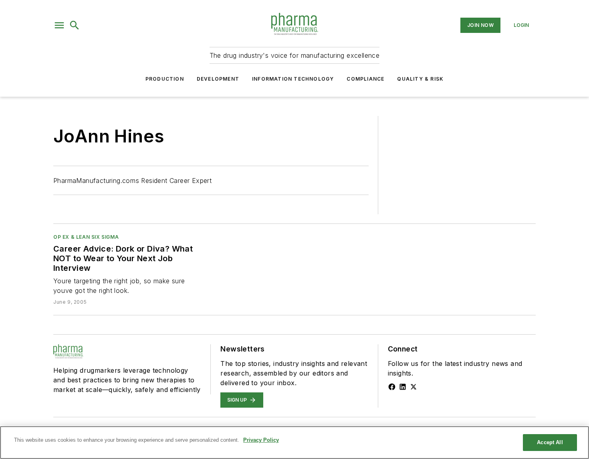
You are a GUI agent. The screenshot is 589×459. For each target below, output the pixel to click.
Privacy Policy (261, 440)
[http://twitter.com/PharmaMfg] (413, 387)
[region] (294, 442)
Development (218, 79)
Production (164, 79)
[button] (59, 25)
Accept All (550, 442)
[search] (75, 25)
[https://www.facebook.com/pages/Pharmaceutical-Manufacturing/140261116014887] (392, 387)
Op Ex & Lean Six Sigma (86, 237)
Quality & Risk (420, 79)
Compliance (365, 79)
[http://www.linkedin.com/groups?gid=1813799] (403, 387)
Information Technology (293, 79)
